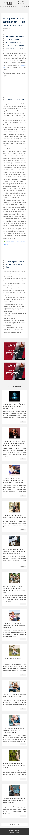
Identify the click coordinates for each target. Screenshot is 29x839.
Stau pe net (7, 28)
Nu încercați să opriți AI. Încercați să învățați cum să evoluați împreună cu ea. (14, 406)
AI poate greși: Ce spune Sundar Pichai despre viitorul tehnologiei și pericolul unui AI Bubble (14, 443)
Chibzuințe (11, 830)
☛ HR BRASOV (14, 824)
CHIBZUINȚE (21, 1)
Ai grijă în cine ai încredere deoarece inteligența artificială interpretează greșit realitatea (13, 480)
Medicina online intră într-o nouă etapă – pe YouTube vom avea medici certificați (14, 800)
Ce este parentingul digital (12, 658)
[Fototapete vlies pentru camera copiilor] (14, 249)
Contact (17, 832)
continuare (23, 421)
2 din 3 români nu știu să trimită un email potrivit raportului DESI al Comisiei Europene (14, 730)
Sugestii (12, 832)
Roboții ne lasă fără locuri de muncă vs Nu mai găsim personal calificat (14, 765)
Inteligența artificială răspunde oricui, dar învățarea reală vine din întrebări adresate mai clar (14, 551)
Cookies (17, 830)
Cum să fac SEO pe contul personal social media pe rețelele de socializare (14, 625)
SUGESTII (21, 3)
